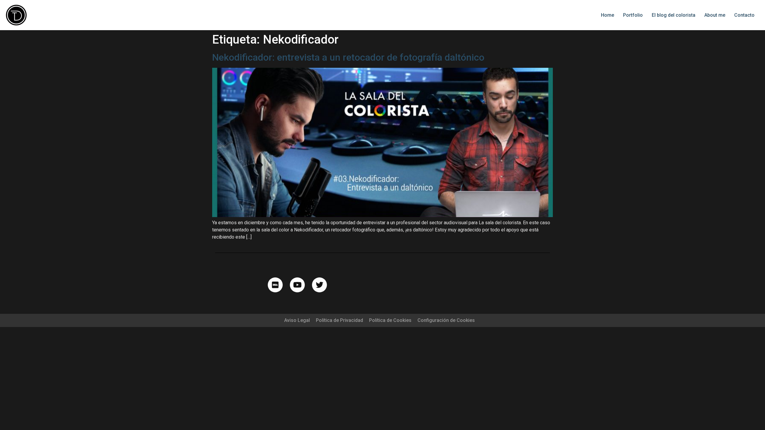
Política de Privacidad (339, 320)
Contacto (744, 15)
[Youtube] (297, 284)
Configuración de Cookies (446, 320)
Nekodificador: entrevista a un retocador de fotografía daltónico (348, 57)
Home (607, 15)
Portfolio (633, 15)
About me (714, 15)
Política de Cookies (390, 320)
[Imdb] (275, 284)
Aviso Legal (297, 320)
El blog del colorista (673, 15)
